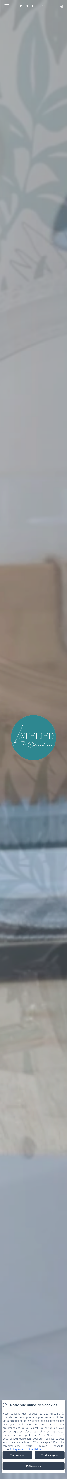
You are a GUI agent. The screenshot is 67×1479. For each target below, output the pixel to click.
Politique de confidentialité (25, 1449)
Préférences (33, 1466)
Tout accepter (49, 1455)
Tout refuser (17, 1455)
